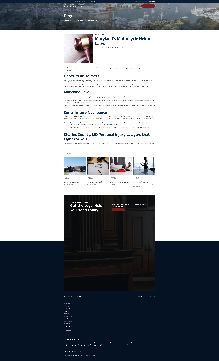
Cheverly (132, 342)
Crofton (144, 342)
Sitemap (79, 351)
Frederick (70, 344)
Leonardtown (110, 344)
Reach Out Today (117, 209)
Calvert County (97, 342)
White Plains (100, 345)
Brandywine (92, 342)
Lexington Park (116, 344)
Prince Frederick (140, 344)
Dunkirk (147, 342)
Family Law (66, 306)
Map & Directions (68, 321)
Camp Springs (103, 342)
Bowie (88, 342)
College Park (140, 342)
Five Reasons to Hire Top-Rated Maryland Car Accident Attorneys (119, 181)
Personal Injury (67, 308)
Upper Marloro (85, 345)
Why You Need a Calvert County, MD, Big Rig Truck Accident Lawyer (74, 181)
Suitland (75, 345)
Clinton (136, 342)
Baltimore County (83, 342)
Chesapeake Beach (127, 342)
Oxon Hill (135, 344)
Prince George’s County (147, 344)
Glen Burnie (87, 344)
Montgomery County (129, 344)
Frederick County (76, 344)
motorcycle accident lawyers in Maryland (102, 143)
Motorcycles (67, 67)
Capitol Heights (109, 342)
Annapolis (65, 342)
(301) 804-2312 (137, 143)
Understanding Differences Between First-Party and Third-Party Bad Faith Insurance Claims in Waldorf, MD (144, 182)
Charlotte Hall (120, 342)
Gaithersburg (81, 344)
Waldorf (89, 345)
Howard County (97, 344)
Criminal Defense (68, 310)
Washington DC (94, 345)
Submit (79, 269)
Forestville (151, 342)
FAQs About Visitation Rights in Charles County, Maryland (96, 181)
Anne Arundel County (72, 342)
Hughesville (102, 344)
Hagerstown (91, 344)
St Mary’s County (71, 345)
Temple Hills (80, 345)
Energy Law (66, 311)
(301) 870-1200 (68, 326)
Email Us (66, 328)
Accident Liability (101, 34)
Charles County (115, 342)
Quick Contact (152, 1)
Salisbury (65, 345)
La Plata (106, 344)
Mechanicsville (122, 344)
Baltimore (78, 342)
